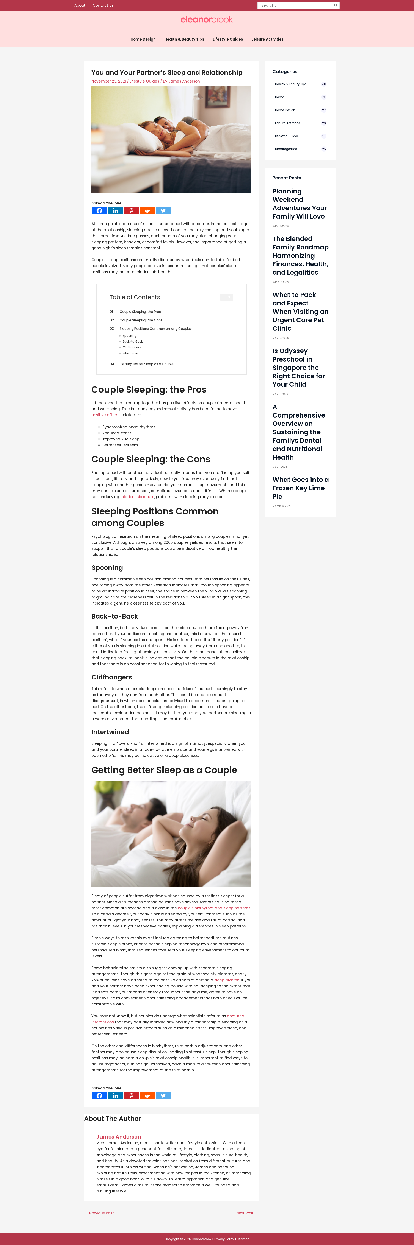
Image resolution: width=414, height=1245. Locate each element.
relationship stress (137, 496)
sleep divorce (226, 980)
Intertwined (131, 353)
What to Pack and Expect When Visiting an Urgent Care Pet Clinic (301, 311)
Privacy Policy (224, 1239)
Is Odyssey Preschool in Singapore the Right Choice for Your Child (299, 367)
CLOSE (227, 297)
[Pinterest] (131, 210)
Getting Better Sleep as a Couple (147, 364)
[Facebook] (99, 210)
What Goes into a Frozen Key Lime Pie (301, 488)
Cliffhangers (132, 347)
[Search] (336, 5)
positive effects (106, 415)
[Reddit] (147, 210)
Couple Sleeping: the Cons (141, 320)
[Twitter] (163, 210)
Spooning (129, 336)
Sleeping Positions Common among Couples (156, 328)
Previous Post (99, 1213)
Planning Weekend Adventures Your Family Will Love (300, 204)
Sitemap (243, 1239)
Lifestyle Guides (144, 81)
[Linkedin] (115, 210)
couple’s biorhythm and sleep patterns (214, 908)
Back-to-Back (133, 342)
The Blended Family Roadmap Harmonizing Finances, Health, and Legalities (301, 255)
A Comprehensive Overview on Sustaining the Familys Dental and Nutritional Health (299, 432)
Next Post (247, 1213)
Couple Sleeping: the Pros (140, 311)
